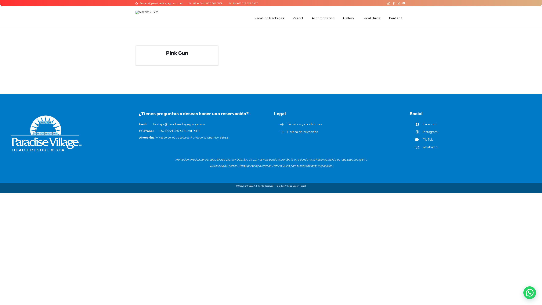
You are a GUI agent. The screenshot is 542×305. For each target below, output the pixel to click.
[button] (388, 3)
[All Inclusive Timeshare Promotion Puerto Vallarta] (151, 12)
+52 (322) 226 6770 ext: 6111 (179, 131)
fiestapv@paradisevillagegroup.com (178, 124)
